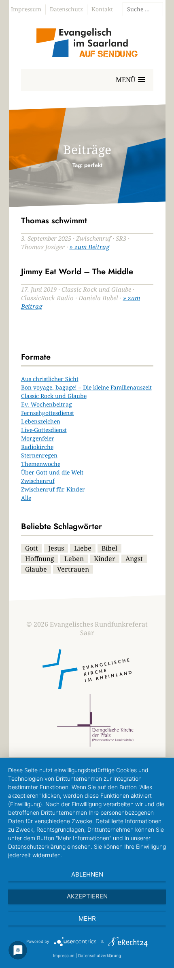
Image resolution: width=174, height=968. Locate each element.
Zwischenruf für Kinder (53, 489)
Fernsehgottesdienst (47, 413)
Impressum (26, 9)
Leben (74, 558)
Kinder (104, 558)
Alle (26, 498)
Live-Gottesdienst (44, 430)
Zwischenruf (38, 481)
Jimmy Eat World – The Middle (77, 271)
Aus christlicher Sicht (50, 379)
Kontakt (102, 9)
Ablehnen (87, 874)
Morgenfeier (37, 438)
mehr (87, 918)
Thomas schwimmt (54, 221)
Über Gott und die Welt (52, 472)
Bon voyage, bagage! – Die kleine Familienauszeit (86, 387)
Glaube (36, 569)
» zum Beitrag (89, 247)
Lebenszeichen (40, 421)
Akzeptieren (87, 896)
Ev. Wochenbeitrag (46, 404)
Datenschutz (66, 9)
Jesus (56, 548)
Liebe (82, 548)
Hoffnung (39, 558)
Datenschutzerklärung (99, 955)
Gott (31, 548)
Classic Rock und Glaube (54, 396)
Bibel (109, 548)
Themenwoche (40, 464)
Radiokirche (37, 447)
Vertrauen (73, 569)
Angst (134, 558)
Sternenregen (39, 455)
